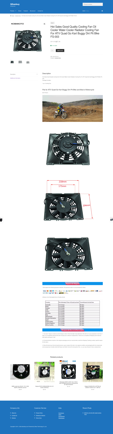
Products (12, 11)
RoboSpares (61, 418)
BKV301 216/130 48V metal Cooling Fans (92, 413)
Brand (19, 11)
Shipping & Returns (40, 415)
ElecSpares (61, 413)
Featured (26, 11)
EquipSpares (62, 416)
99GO (60, 414)
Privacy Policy (39, 413)
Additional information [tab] (15, 78)
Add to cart (60, 50)
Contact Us (40, 11)
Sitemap (14, 418)
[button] (44, 24)
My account (32, 11)
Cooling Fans (18, 15)
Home (13, 15)
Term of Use (39, 418)
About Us (14, 413)
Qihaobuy (14, 4)
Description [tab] (12, 74)
